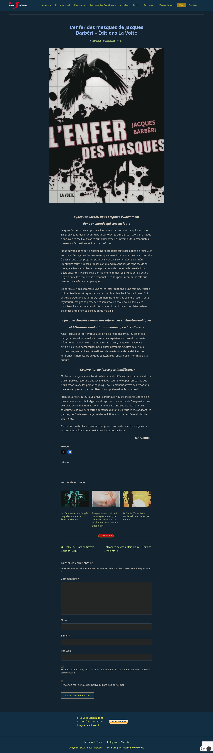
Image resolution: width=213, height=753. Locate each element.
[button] (201, 5)
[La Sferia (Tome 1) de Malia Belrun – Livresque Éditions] (137, 499)
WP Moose (124, 747)
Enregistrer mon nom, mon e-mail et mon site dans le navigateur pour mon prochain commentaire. (105, 671)
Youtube (125, 742)
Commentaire (70, 579)
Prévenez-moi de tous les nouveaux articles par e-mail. (93, 685)
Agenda (46, 5)
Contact (193, 5)
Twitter (100, 742)
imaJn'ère (97, 40)
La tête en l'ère (105, 535)
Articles (124, 5)
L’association (166, 5)
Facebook (88, 742)
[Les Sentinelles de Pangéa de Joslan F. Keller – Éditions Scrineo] (75, 499)
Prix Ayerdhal (62, 5)
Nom (65, 620)
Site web (66, 651)
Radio (136, 5)
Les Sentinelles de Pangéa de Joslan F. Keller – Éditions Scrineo (74, 516)
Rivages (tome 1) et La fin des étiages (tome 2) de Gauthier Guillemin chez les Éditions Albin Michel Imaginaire (105, 519)
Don (181, 5)
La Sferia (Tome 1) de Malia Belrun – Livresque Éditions (136, 516)
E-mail (65, 635)
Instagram (112, 742)
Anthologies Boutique (102, 5)
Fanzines (148, 5)
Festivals (79, 5)
